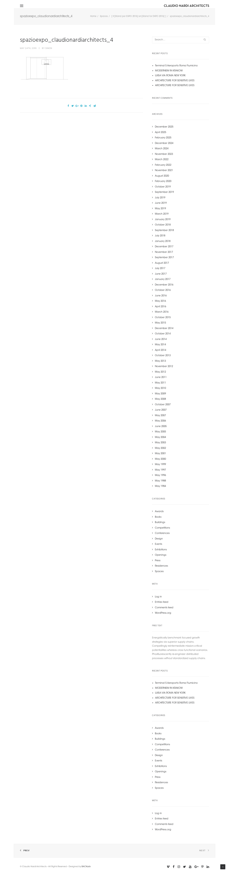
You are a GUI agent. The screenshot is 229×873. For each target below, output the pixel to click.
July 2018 (160, 236)
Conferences (162, 533)
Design (159, 539)
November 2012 (164, 366)
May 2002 (160, 448)
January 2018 (162, 241)
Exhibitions (161, 550)
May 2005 (160, 432)
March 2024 (161, 149)
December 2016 (164, 285)
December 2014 (164, 328)
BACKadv (86, 867)
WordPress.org (163, 613)
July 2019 (160, 198)
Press (157, 561)
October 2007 (163, 405)
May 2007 (160, 415)
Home (93, 16)
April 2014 (160, 350)
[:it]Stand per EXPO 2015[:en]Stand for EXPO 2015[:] (138, 16)
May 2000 (160, 459)
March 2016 (161, 312)
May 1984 (160, 486)
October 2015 (163, 317)
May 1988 (160, 481)
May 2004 (160, 437)
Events (158, 544)
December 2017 (164, 247)
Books (158, 517)
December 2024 (164, 143)
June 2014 (161, 339)
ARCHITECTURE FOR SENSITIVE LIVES (174, 81)
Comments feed (164, 608)
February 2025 (163, 138)
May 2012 (160, 372)
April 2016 (160, 307)
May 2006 (160, 421)
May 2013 (160, 361)
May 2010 (160, 388)
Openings (160, 555)
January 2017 (162, 279)
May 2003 (160, 443)
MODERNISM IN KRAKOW (169, 71)
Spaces (104, 16)
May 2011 (160, 383)
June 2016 (161, 296)
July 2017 (160, 268)
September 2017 (164, 257)
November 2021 (164, 170)
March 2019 (161, 214)
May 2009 (160, 394)
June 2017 (161, 274)
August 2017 (162, 263)
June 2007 (161, 410)
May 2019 (160, 209)
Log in (158, 597)
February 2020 (163, 181)
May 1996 (160, 475)
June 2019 (161, 203)
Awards (159, 511)
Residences (161, 566)
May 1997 (160, 470)
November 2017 (164, 252)
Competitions (162, 528)
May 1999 (160, 464)
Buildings (160, 522)
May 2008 (160, 399)
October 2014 (163, 334)
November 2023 (164, 154)
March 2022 (161, 159)
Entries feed (161, 602)
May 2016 (160, 301)
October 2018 (163, 225)
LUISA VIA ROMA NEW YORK (170, 76)
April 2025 (160, 132)
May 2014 (160, 345)
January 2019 (162, 219)
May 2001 (160, 453)
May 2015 (160, 323)
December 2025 (164, 127)
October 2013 (163, 355)
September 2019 (164, 192)
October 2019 (163, 187)
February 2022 (163, 165)
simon (48, 48)
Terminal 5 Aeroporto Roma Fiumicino (176, 66)
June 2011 (161, 377)
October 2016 (163, 290)
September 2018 (164, 230)
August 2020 (162, 176)
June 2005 (161, 426)
